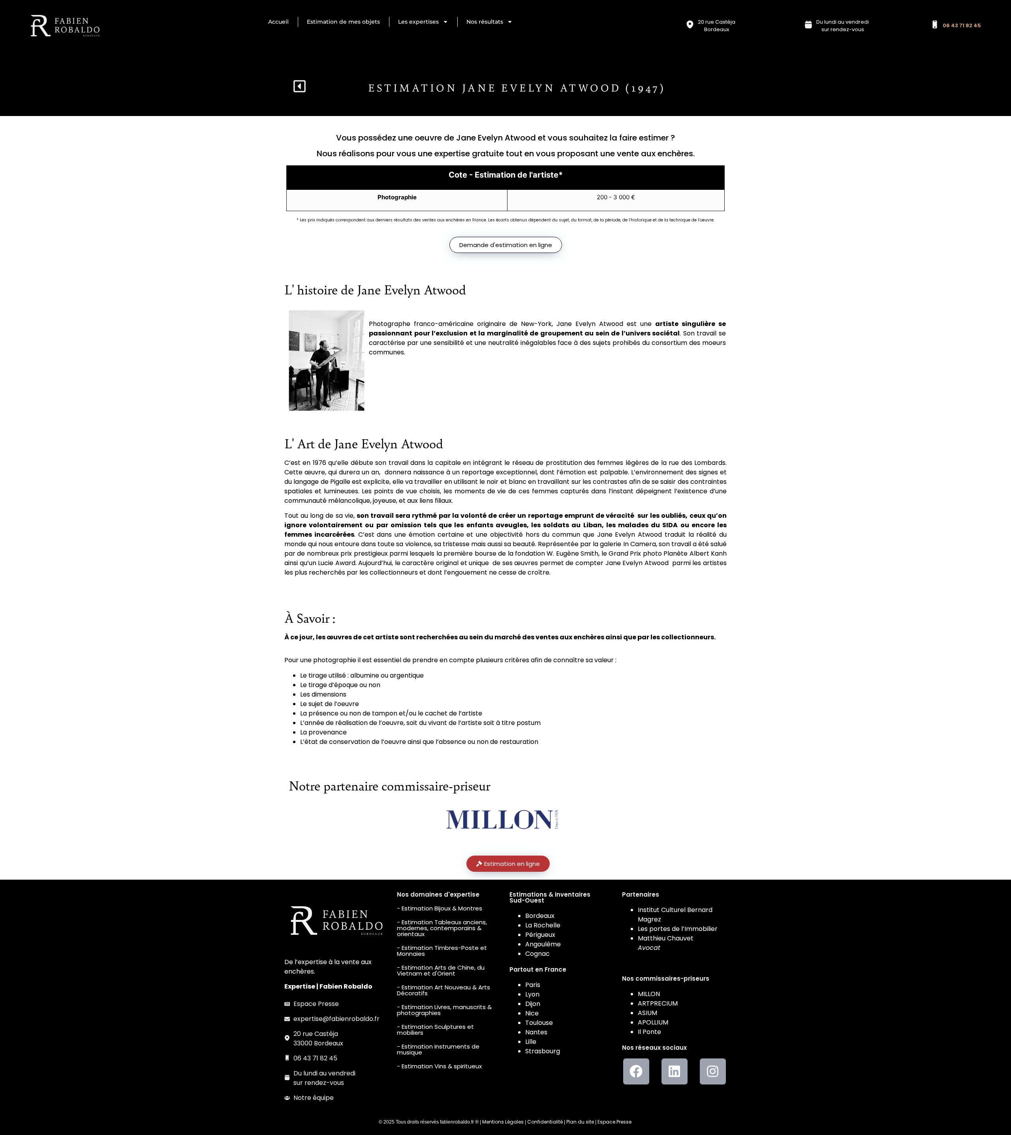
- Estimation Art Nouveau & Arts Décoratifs (443, 990)
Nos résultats (484, 21)
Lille (530, 1041)
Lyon (532, 994)
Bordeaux (539, 915)
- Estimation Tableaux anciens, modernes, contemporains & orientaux (442, 928)
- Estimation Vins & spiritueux (439, 1066)
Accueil (278, 21)
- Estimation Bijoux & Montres (439, 908)
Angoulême (543, 944)
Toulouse (539, 1022)
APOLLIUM (653, 1022)
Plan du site (580, 1121)
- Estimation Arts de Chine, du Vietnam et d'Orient (441, 970)
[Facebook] (636, 1071)
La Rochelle (542, 925)
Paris (532, 984)
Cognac (537, 953)
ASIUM (647, 1012)
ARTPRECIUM (658, 1003)
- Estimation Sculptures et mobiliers (435, 1030)
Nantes (536, 1032)
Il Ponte (649, 1031)
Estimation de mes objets (343, 21)
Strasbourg (542, 1051)
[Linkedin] (674, 1071)
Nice (532, 1013)
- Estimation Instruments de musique (438, 1049)
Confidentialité (545, 1121)
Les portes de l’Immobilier (678, 928)
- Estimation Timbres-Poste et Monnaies (442, 951)
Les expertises (418, 21)
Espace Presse (614, 1121)
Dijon (532, 1003)
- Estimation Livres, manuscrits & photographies (444, 1010)
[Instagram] (713, 1071)
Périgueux (540, 934)
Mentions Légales (503, 1121)
